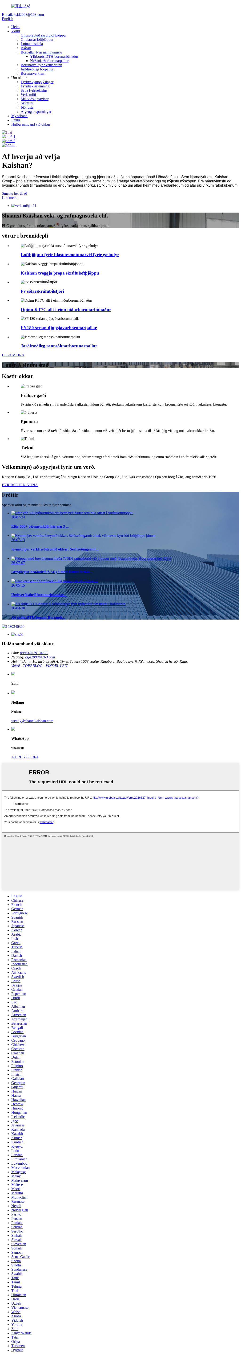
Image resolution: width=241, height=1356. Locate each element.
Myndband (19, 116)
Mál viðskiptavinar (34, 99)
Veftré (15, 666)
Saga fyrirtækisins (34, 90)
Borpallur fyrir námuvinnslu (41, 52)
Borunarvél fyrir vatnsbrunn (41, 65)
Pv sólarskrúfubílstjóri (42, 291)
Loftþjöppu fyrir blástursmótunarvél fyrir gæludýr (70, 254)
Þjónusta (27, 107)
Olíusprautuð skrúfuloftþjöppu (43, 35)
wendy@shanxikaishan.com (32, 721)
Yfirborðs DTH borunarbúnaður (54, 56)
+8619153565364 (24, 757)
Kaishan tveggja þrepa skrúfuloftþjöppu (60, 273)
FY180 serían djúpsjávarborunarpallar (59, 327)
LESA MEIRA (13, 355)
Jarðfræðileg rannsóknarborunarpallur (59, 345)
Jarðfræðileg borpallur (37, 69)
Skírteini (27, 103)
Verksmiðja (29, 95)
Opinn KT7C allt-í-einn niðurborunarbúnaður (66, 309)
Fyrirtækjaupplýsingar (37, 82)
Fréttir (15, 120)
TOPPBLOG (33, 666)
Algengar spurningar (36, 112)
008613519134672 (34, 653)
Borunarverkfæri (33, 73)
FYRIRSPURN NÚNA (20, 485)
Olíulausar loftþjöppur (37, 39)
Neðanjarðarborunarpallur (49, 61)
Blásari (26, 48)
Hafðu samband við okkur (30, 124)
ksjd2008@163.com (40, 657)
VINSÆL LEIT (57, 666)
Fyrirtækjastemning (35, 86)
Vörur (15, 31)
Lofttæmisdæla (32, 44)
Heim (15, 27)
